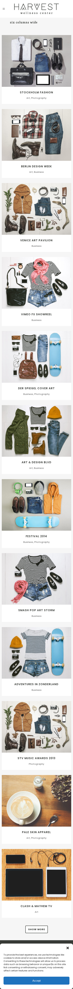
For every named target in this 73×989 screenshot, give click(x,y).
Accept (36, 980)
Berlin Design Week (36, 166)
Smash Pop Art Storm (36, 610)
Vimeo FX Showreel (36, 314)
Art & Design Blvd (36, 462)
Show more (36, 929)
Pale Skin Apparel (36, 832)
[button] (67, 948)
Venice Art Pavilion (36, 240)
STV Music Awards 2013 (36, 758)
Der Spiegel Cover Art (36, 388)
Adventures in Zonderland (36, 684)
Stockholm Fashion (36, 92)
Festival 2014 (36, 536)
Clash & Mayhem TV (36, 906)
